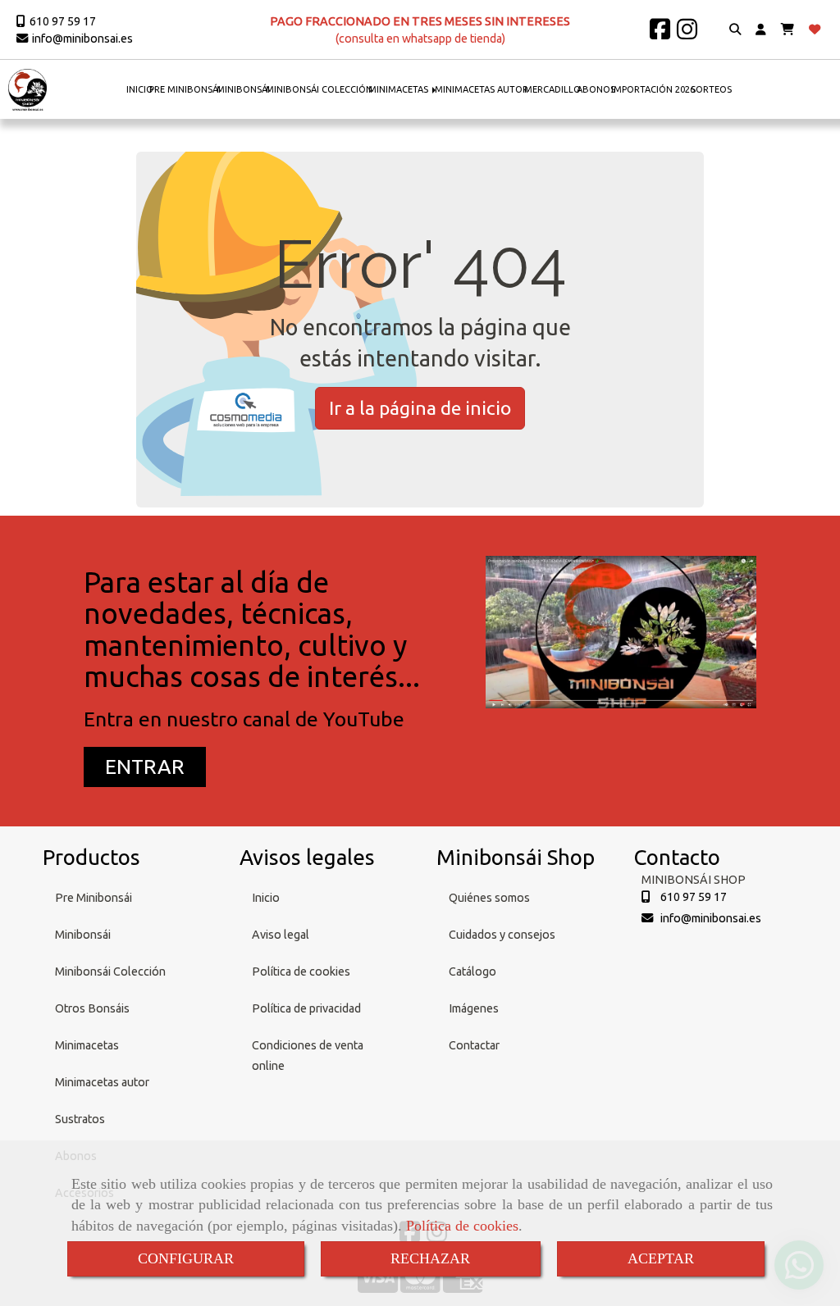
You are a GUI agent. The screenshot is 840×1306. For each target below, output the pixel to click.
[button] (760, 30)
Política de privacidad (306, 1008)
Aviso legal (280, 934)
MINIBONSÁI (243, 89)
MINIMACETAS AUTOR (481, 89)
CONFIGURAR (186, 1258)
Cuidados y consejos (502, 934)
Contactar (474, 1045)
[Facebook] (660, 33)
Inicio (266, 897)
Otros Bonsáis (92, 1008)
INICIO (139, 89)
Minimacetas (87, 1045)
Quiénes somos (489, 897)
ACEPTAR (661, 1258)
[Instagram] (687, 33)
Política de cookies (462, 1225)
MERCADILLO (552, 89)
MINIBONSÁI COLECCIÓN (319, 89)
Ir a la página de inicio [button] (420, 408)
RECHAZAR (430, 1258)
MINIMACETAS (399, 89)
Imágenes (474, 1008)
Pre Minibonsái (93, 897)
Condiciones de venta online (307, 1055)
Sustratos (80, 1119)
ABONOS (596, 89)
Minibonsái (83, 934)
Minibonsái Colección (110, 971)
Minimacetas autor (102, 1082)
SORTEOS (711, 89)
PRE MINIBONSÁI (185, 89)
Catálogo (472, 971)
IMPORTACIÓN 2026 (653, 89)
